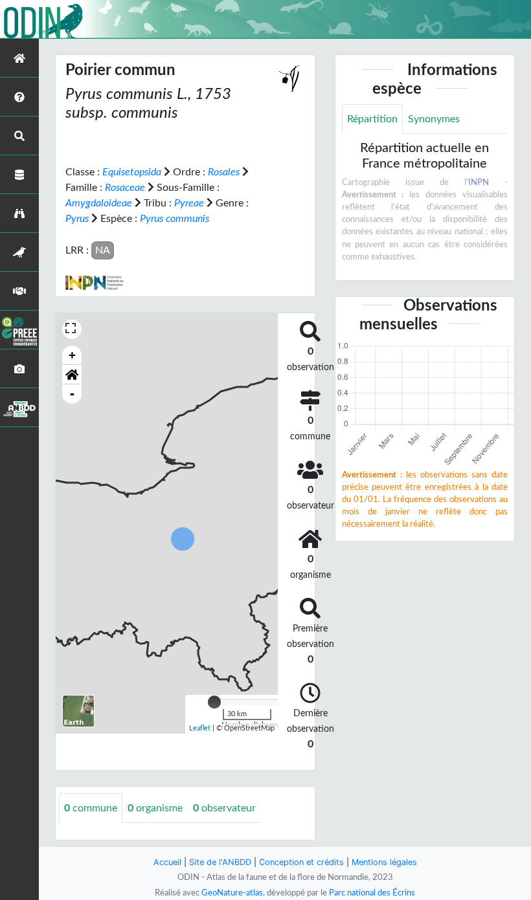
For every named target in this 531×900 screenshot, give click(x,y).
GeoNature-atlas (232, 893)
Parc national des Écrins (372, 893)
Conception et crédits (301, 862)
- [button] (72, 394)
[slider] (214, 702)
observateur (224, 808)
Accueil (167, 862)
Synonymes (434, 119)
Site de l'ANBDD (220, 862)
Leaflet (199, 728)
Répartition (372, 119)
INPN (478, 182)
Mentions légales (384, 862)
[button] (72, 374)
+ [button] (72, 355)
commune (90, 808)
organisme (155, 808)
